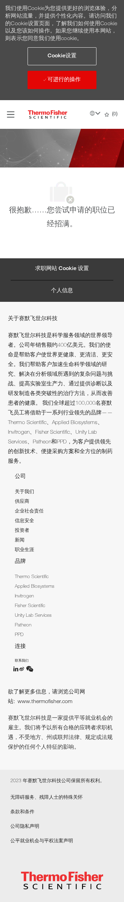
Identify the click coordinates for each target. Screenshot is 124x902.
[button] (62, 56)
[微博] (22, 668)
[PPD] (16, 668)
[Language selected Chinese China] (95, 113)
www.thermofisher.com (45, 702)
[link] (24, 492)
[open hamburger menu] (11, 114)
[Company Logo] (47, 114)
